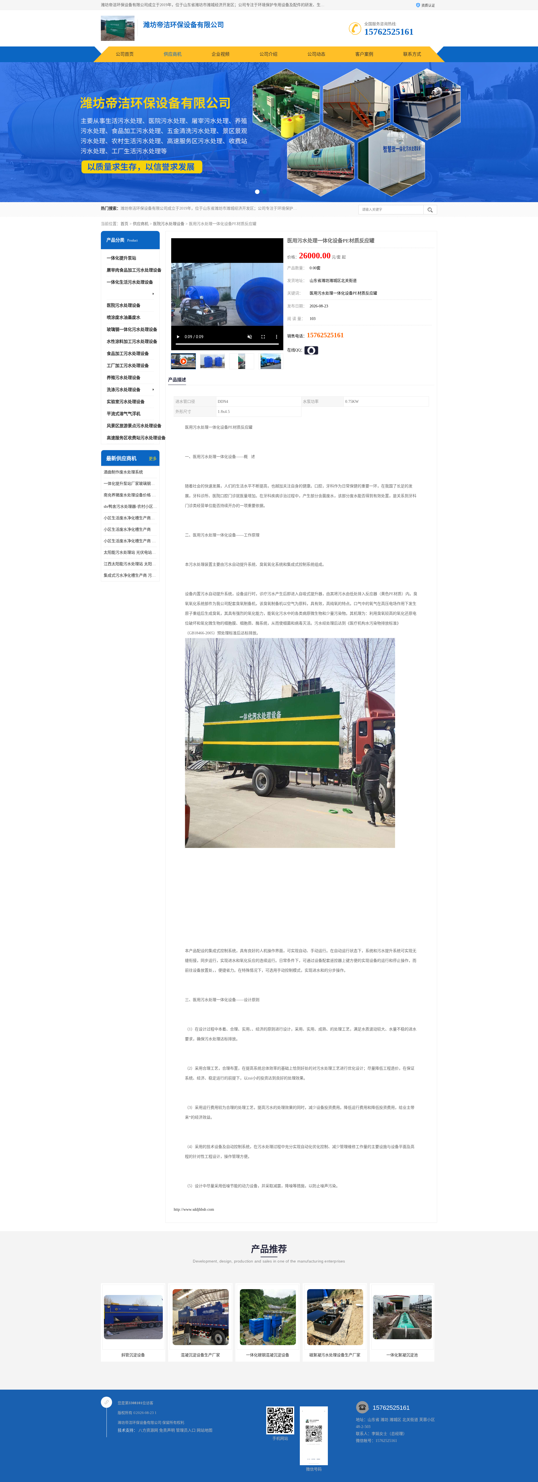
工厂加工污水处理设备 (128, 365)
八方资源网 (148, 1430)
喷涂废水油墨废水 (123, 317)
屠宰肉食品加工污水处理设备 (134, 270)
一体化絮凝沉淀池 (267, 1355)
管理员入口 (186, 1430)
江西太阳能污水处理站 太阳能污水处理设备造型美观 (130, 564)
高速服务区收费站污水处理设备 (136, 438)
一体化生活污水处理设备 (130, 282)
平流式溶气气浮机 (123, 414)
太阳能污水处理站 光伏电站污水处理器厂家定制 (130, 552)
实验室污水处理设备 (126, 401)
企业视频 (220, 54)
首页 (124, 224)
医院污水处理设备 (168, 224)
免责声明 (167, 1430)
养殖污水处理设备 (123, 377)
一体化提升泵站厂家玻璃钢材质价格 (130, 483)
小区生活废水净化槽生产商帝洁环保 (130, 518)
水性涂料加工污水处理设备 (132, 341)
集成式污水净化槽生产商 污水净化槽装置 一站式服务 (130, 575)
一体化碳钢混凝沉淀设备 (133, 1355)
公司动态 (316, 54)
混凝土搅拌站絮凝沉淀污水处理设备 (335, 1355)
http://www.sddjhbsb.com (194, 1209)
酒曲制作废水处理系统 (123, 472)
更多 (153, 459)
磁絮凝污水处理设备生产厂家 (200, 1355)
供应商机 (173, 54)
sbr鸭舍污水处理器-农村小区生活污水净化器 (130, 506)
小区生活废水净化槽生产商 (127, 529)
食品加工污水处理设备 (128, 353)
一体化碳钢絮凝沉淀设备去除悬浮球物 (404, 1355)
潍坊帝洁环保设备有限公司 (139, 1422)
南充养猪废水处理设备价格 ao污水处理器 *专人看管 (130, 495)
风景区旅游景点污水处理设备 (134, 426)
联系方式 (412, 54)
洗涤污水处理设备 (123, 389)
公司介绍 (268, 54)
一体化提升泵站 (121, 258)
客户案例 (364, 54)
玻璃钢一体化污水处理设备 (132, 329)
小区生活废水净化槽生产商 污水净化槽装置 (130, 541)
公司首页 (125, 54)
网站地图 (204, 1430)
